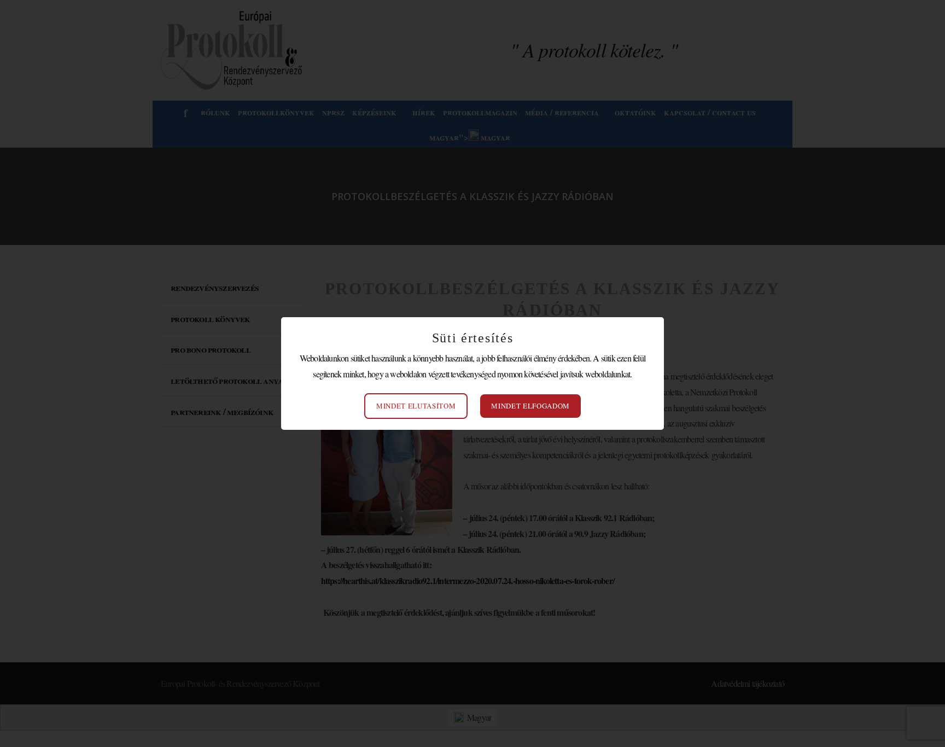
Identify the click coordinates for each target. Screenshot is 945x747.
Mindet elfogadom (530, 406)
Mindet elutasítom (416, 406)
